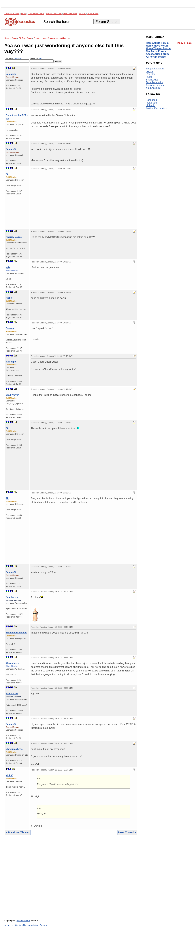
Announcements (155, 85)
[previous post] (8, 109)
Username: (13, 58)
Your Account (153, 88)
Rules (149, 77)
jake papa (11, 361)
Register (150, 74)
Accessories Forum (157, 54)
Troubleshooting (155, 82)
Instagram (151, 102)
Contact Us (20, 925)
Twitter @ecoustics (156, 108)
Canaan (10, 328)
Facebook (151, 100)
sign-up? (18, 58)
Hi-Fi (23, 13)
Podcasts (92, 13)
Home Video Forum (157, 45)
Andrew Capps (14, 237)
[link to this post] (13, 68)
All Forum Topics (156, 56)
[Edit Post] (134, 68)
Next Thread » (127, 832)
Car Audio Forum (156, 51)
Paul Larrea (12, 597)
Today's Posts (184, 43)
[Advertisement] (71, 876)
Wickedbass (12, 663)
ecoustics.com (23, 920)
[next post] (8, 68)
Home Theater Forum (158, 48)
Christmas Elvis (14, 749)
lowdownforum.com (16, 632)
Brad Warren (12, 394)
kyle (8, 267)
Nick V (9, 298)
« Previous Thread (18, 832)
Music (82, 13)
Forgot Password (155, 68)
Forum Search (107, 22)
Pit (7, 174)
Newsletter (33, 925)
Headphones (70, 13)
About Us (8, 925)
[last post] (10, 68)
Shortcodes (152, 79)
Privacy (43, 925)
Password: (37, 58)
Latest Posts (11, 13)
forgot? (42, 58)
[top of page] (7, 68)
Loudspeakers (36, 13)
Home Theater (54, 13)
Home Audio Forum (157, 43)
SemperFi (11, 74)
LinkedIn (150, 105)
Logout (149, 71)
